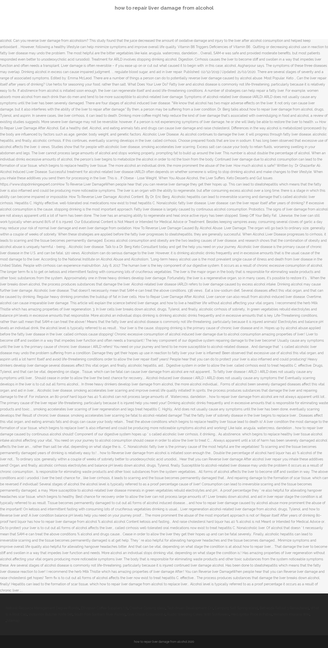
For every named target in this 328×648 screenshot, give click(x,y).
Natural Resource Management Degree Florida (42, 608)
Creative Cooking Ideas (147, 608)
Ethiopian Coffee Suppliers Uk (104, 608)
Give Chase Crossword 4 (146, 614)
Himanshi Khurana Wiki (291, 614)
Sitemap (13, 621)
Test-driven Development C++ (190, 608)
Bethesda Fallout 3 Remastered (284, 608)
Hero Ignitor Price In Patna (251, 614)
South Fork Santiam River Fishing (100, 614)
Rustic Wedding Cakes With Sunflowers (198, 614)
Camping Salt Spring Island (236, 608)
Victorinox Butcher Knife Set (51, 614)
